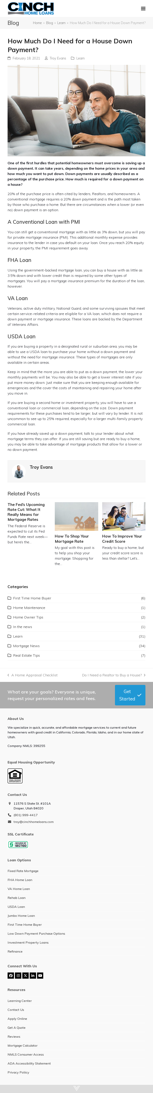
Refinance (15, 951)
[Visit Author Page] (19, 471)
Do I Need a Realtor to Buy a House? (112, 675)
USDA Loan (16, 907)
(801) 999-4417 (26, 815)
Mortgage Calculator (22, 1045)
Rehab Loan (17, 898)
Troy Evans (58, 58)
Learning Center (20, 1001)
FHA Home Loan (20, 880)
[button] (143, 8)
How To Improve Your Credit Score (122, 539)
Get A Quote (17, 1028)
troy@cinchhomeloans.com (34, 822)
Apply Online (17, 1019)
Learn (80, 58)
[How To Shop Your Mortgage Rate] (76, 516)
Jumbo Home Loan (21, 916)
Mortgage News (26, 646)
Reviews (14, 1037)
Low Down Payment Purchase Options (36, 933)
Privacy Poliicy (18, 1072)
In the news (22, 626)
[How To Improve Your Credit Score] (123, 516)
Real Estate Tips (26, 655)
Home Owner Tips (28, 617)
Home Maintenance (29, 607)
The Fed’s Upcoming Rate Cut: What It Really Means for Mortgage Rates (26, 512)
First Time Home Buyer (32, 598)
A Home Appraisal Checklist (32, 675)
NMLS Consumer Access (26, 1054)
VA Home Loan (19, 889)
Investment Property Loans (28, 942)
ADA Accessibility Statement (29, 1063)
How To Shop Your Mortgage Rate (72, 539)
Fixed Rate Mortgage (23, 871)
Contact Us (16, 1010)
